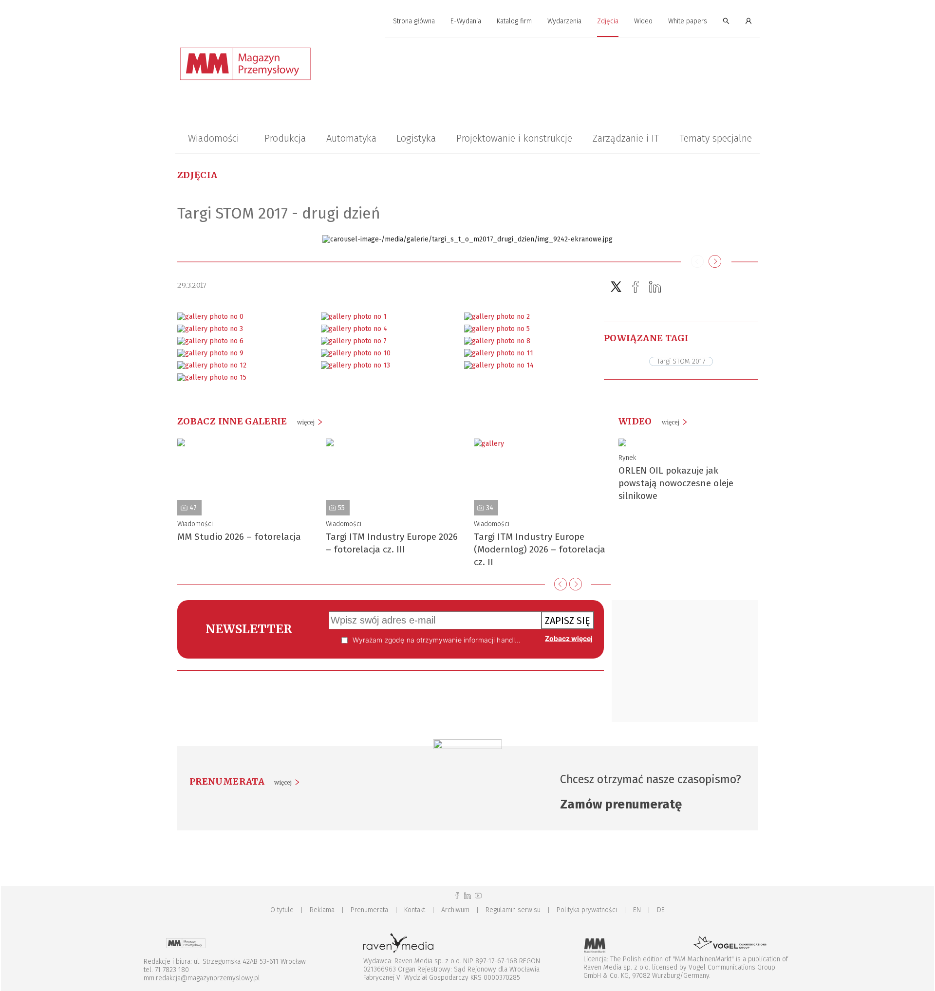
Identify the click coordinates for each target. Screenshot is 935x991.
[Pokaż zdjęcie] (210, 316)
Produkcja (285, 138)
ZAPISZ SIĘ (567, 620)
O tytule (282, 910)
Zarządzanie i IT (626, 138)
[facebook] (635, 287)
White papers (687, 21)
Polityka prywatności (587, 910)
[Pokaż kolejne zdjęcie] (715, 262)
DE (661, 910)
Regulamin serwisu (513, 910)
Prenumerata (369, 910)
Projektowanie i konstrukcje (514, 138)
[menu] (467, 21)
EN (637, 910)
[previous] (560, 584)
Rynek (627, 458)
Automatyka (351, 138)
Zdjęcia (607, 21)
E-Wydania (465, 21)
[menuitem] (414, 21)
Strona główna (414, 21)
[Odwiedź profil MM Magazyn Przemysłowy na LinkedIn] (467, 896)
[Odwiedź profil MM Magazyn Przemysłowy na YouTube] (478, 896)
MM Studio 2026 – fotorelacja (239, 536)
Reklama (322, 910)
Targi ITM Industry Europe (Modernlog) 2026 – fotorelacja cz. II (539, 549)
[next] (575, 584)
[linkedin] (655, 287)
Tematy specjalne (715, 138)
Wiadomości (213, 138)
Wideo (643, 21)
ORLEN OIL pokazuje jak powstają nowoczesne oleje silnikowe (675, 483)
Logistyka (416, 138)
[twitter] (616, 287)
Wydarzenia (564, 21)
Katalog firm (514, 21)
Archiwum (455, 910)
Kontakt (414, 910)
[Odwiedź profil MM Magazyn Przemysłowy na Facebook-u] (456, 896)
